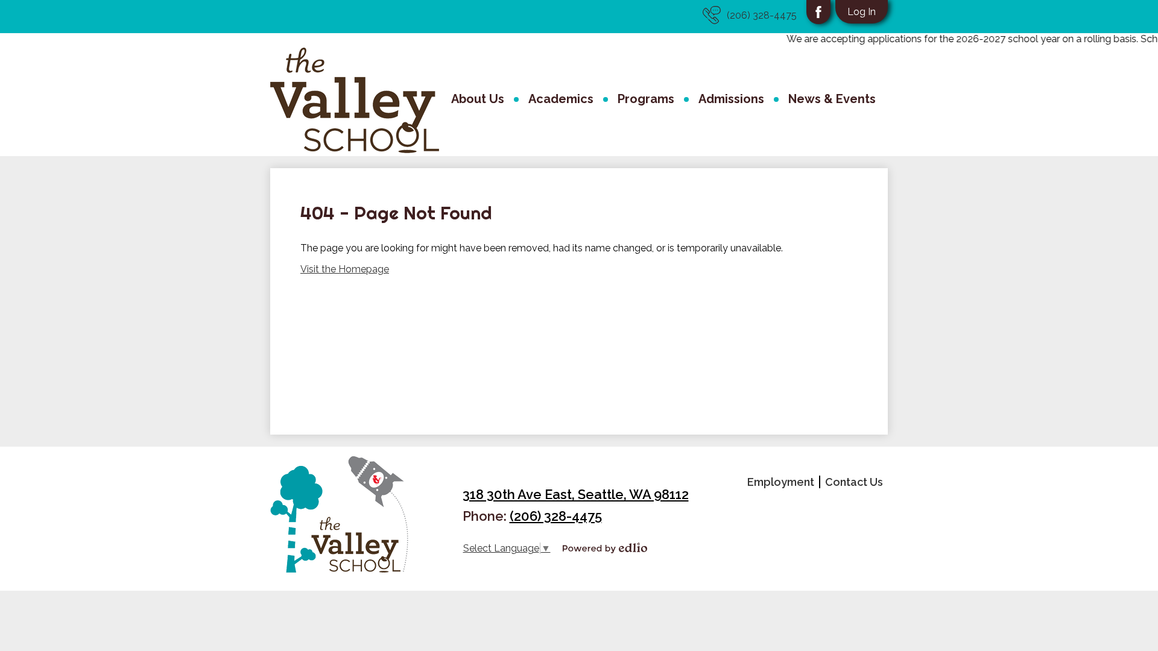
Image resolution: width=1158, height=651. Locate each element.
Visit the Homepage (344, 269)
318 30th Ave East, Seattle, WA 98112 (576, 494)
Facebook (818, 12)
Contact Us (854, 482)
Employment (780, 482)
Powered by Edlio (605, 548)
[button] (477, 101)
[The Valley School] (354, 100)
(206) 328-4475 (762, 15)
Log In (861, 11)
